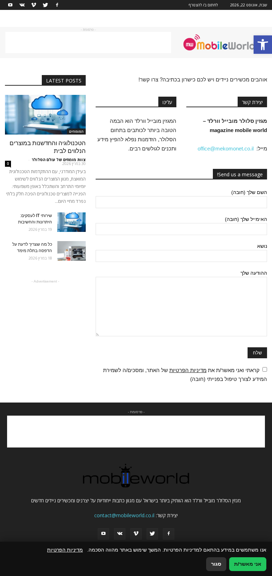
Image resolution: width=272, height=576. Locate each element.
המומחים (76, 131)
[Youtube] (10, 5)
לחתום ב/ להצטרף (203, 4)
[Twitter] (45, 5)
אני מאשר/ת (247, 564)
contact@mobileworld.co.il (124, 515)
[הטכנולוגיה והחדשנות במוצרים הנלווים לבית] (45, 115)
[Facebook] (57, 5)
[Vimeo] (33, 5)
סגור (216, 564)
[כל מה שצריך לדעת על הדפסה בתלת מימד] (71, 251)
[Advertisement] (88, 42)
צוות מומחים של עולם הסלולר (59, 159)
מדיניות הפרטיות (187, 370)
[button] (263, 44)
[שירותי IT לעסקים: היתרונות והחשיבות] (71, 222)
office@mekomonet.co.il (226, 149)
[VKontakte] (22, 5)
